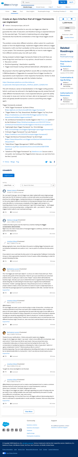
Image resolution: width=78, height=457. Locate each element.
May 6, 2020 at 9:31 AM (13, 366)
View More (28, 411)
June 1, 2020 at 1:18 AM (14, 222)
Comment (15, 212)
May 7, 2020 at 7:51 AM (13, 243)
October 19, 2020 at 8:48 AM (15, 192)
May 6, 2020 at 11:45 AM (14, 302)
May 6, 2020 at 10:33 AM (14, 334)
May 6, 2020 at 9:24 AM (13, 381)
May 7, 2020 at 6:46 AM (13, 271)
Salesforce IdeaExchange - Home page (9, 4)
